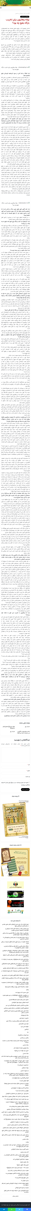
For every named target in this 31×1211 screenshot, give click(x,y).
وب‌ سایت (27, 776)
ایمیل (28, 771)
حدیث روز (27, 726)
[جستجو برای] (30, 8)
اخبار (24, 13)
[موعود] (15, 3)
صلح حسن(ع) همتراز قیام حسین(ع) (9, 727)
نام (29, 765)
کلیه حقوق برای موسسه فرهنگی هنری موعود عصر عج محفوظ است (15, 1205)
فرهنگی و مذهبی (19, 13)
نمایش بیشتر (15, 1196)
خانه (27, 13)
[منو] (1, 8)
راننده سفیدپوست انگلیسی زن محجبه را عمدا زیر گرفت (23, 732)
